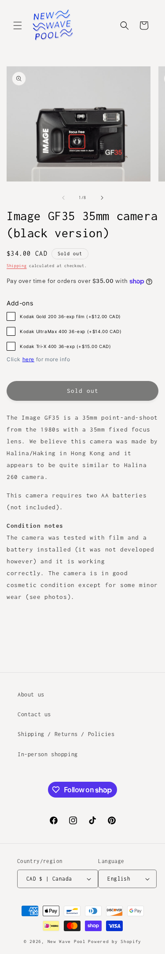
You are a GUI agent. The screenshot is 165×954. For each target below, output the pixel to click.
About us (31, 694)
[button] (17, 25)
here (28, 359)
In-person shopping (48, 754)
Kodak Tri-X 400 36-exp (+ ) (65, 346)
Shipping (17, 265)
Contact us (34, 714)
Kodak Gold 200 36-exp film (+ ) (70, 316)
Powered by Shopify (114, 941)
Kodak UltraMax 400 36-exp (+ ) (70, 331)
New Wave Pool (67, 941)
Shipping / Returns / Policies (66, 734)
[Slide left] (63, 197)
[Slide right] (102, 197)
